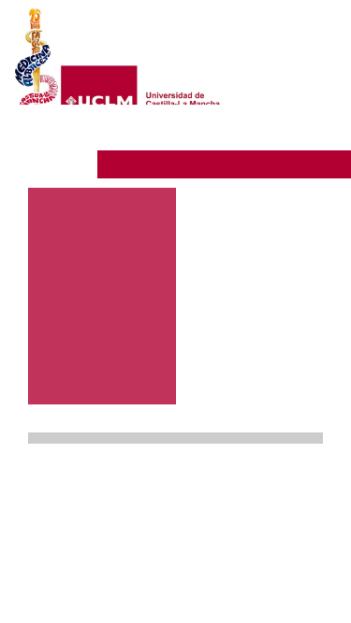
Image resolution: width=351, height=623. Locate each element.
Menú (288, 136)
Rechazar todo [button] (211, 547)
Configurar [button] (210, 579)
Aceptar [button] (210, 516)
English (301, 106)
